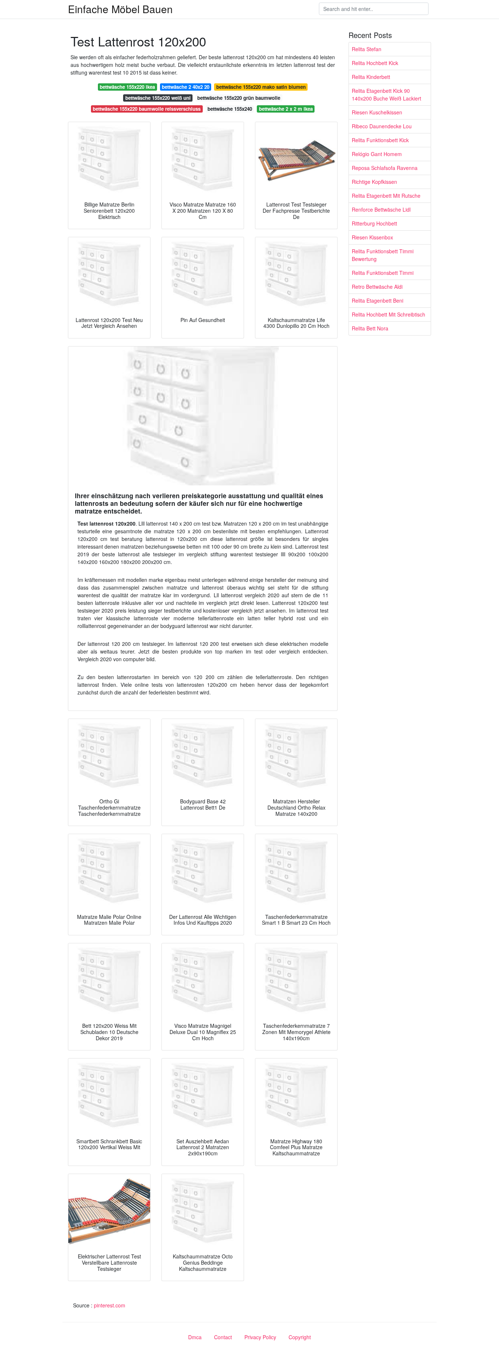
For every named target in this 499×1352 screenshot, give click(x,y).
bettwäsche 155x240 (229, 108)
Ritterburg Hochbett (374, 223)
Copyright (300, 1337)
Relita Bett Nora (370, 328)
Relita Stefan (366, 49)
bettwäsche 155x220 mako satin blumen (261, 86)
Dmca (195, 1337)
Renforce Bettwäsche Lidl (381, 209)
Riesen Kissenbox (372, 237)
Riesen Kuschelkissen (377, 112)
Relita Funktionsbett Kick (380, 140)
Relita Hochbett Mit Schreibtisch (388, 314)
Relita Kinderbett (371, 76)
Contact (223, 1337)
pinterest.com (109, 1305)
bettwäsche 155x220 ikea (127, 86)
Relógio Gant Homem (377, 154)
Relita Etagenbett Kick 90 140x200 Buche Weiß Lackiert (386, 94)
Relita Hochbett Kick (375, 63)
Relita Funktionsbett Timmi (383, 272)
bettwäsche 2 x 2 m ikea (286, 108)
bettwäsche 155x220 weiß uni (158, 97)
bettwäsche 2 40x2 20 (185, 86)
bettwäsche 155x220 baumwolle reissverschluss (147, 108)
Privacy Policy (260, 1337)
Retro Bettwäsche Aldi (377, 286)
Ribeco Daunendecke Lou (382, 126)
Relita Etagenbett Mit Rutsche (386, 195)
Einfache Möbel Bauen (120, 8)
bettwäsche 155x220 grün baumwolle (238, 97)
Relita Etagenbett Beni (377, 300)
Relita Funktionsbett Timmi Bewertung (383, 254)
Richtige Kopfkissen (374, 181)
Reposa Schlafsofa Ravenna (385, 167)
